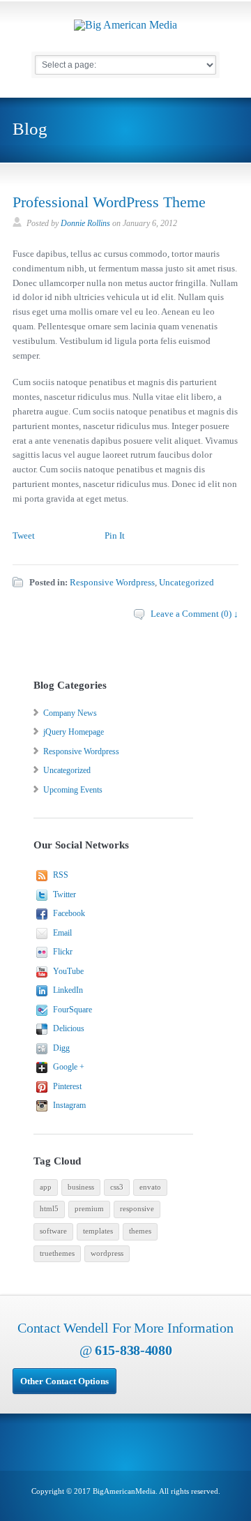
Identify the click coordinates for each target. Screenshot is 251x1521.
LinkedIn (68, 990)
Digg (61, 1048)
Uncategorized (186, 582)
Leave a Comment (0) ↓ (194, 613)
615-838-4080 (133, 1350)
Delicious (68, 1028)
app (46, 1187)
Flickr (63, 952)
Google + (68, 1067)
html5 (49, 1209)
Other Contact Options (64, 1381)
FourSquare (72, 1009)
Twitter (64, 894)
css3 (116, 1187)
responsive (137, 1209)
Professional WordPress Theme (109, 202)
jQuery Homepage (73, 732)
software (53, 1231)
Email (62, 933)
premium (89, 1209)
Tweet (24, 535)
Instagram (69, 1105)
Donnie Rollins (85, 223)
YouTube (68, 971)
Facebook (69, 913)
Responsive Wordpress (112, 582)
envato (150, 1187)
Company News (70, 713)
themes (140, 1231)
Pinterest (67, 1086)
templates (98, 1231)
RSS (60, 875)
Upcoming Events (72, 790)
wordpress (107, 1253)
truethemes (57, 1253)
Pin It (115, 535)
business (81, 1187)
